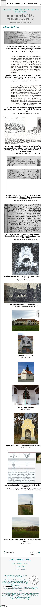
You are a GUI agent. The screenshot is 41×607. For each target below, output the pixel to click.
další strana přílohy (34, 553)
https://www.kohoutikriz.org (20, 599)
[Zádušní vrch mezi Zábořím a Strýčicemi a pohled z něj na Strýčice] (26, 504)
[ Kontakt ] (23, 569)
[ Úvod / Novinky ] (17, 563)
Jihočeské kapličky (35, 490)
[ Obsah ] (18, 566)
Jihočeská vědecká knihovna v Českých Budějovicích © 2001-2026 (15, 576)
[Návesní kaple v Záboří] (26, 372)
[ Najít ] (17, 569)
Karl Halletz (11, 108)
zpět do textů (9, 552)
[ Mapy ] (23, 566)
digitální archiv (34, 52)
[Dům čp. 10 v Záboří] (26, 320)
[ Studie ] (26, 563)
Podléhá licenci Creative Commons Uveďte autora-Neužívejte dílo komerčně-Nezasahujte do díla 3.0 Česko (20, 589)
